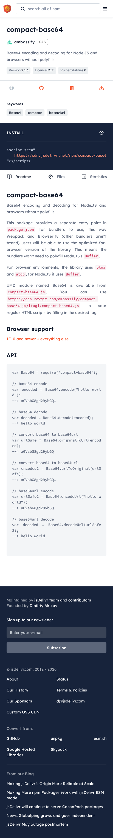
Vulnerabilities (73, 70)
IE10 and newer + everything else (38, 338)
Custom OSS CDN (23, 712)
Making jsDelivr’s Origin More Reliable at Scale (50, 783)
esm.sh (100, 738)
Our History (17, 690)
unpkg (56, 738)
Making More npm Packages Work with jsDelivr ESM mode (55, 795)
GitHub (13, 738)
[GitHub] (41, 88)
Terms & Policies (71, 690)
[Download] (101, 88)
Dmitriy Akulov (43, 605)
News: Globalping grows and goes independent (51, 815)
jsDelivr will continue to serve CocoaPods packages (55, 806)
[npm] (72, 88)
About (12, 679)
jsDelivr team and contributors (62, 600)
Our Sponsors (19, 701)
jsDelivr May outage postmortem (37, 824)
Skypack (59, 749)
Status (62, 679)
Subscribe (56, 647)
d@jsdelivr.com (70, 701)
